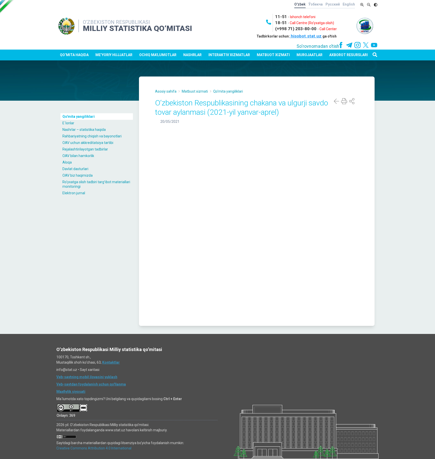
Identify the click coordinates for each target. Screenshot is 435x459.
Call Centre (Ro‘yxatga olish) (312, 23)
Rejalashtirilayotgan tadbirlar (85, 149)
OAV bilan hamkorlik (78, 156)
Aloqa (67, 162)
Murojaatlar (309, 55)
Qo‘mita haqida (74, 55)
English (349, 4)
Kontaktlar (111, 362)
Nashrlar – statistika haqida (84, 130)
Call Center (328, 29)
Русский (332, 4)
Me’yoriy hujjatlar (113, 55)
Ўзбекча (315, 4)
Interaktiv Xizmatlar (229, 55)
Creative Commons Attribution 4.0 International (93, 448)
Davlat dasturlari (75, 169)
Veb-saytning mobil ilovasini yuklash (86, 377)
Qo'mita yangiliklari (78, 116)
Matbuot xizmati (273, 55)
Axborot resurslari (348, 55)
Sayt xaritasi (89, 370)
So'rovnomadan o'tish (318, 46)
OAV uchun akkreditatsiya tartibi (87, 143)
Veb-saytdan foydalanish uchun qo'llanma (91, 384)
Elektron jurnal (73, 193)
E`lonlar (68, 123)
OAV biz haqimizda (77, 175)
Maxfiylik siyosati (70, 392)
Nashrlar (192, 55)
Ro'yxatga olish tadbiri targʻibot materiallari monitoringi (96, 184)
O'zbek (300, 4)
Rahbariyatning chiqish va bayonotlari (92, 136)
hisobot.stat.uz (306, 36)
